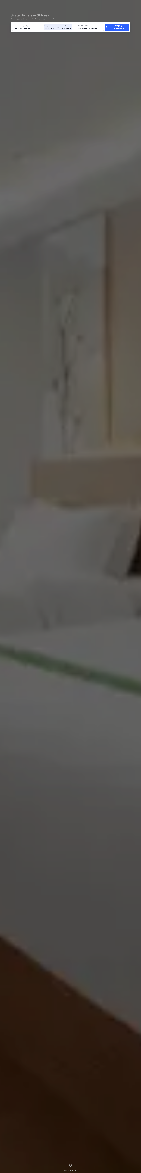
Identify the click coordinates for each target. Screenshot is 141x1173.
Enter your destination (21, 26)
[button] (123, 3)
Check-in (47, 26)
